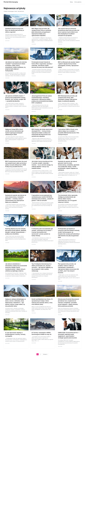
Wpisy (71, 2)
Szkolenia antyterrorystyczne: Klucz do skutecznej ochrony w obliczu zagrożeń (14, 30)
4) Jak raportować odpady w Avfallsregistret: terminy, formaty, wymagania (15, 334)
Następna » (45, 354)
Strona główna (77, 2)
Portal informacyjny (11, 2)
